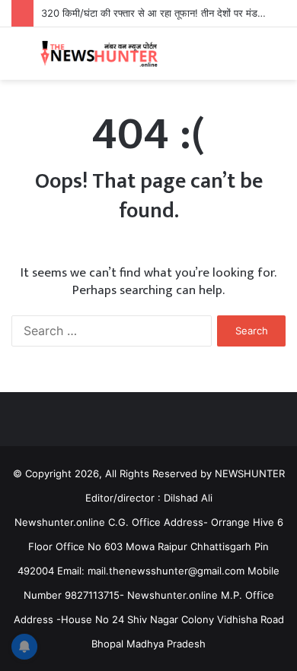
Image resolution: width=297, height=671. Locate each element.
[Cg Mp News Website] (99, 53)
